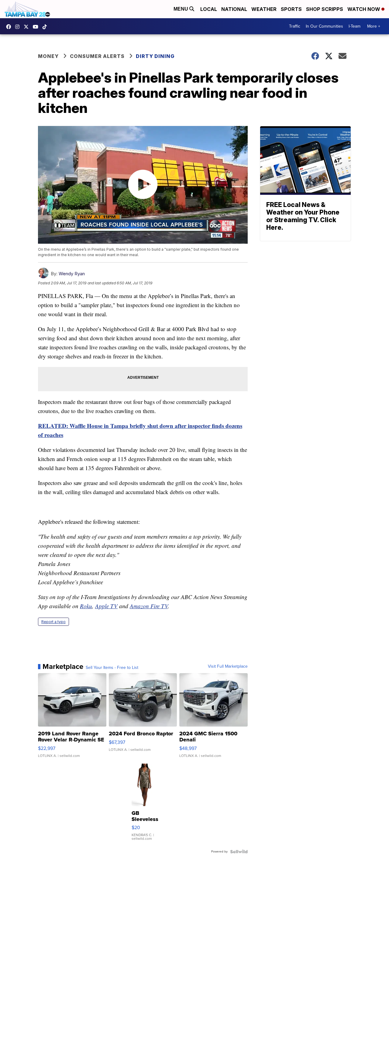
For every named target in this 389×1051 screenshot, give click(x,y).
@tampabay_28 (46, 26)
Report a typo (53, 621)
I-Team (354, 26)
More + (373, 26)
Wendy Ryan (72, 273)
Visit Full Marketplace (228, 666)
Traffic (294, 26)
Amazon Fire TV (149, 606)
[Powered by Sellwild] (239, 851)
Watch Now (364, 9)
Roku (86, 606)
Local (208, 9)
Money (48, 56)
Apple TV (106, 606)
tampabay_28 (18, 26)
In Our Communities (324, 26)
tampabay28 (28, 26)
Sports (291, 9)
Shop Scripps (324, 9)
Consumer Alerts (97, 56)
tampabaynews (10, 26)
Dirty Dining (155, 56)
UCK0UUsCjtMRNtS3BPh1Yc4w (37, 26)
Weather (264, 9)
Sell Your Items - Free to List (112, 668)
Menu (181, 9)
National (234, 9)
